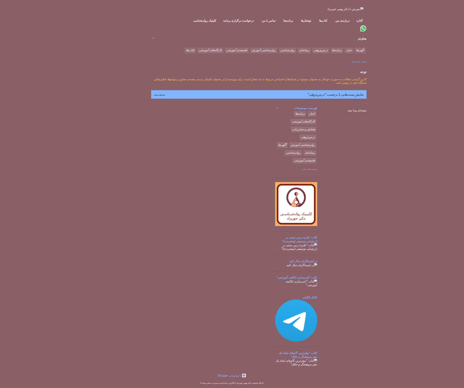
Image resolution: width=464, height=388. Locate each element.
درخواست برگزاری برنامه (238, 20)
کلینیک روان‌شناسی (204, 20)
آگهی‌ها (360, 50)
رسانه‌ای (304, 50)
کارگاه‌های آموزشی (210, 50)
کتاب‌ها (323, 20)
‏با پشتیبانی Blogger (230, 375)
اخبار (349, 50)
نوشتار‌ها (306, 20)
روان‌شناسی (287, 50)
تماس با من (269, 20)
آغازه (359, 20)
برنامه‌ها (288, 20)
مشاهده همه (159, 95)
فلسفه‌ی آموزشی (236, 50)
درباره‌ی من (342, 20)
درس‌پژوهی (321, 50)
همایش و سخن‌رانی (303, 129)
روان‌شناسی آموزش (264, 50)
